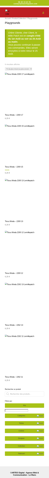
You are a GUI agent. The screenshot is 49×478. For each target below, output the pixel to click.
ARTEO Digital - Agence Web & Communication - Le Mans (25, 474)
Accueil (8, 18)
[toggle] (40, 416)
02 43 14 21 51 (24, 2)
